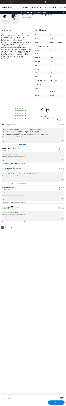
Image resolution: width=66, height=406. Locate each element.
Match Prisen (26, 2)
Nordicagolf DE (22, 221)
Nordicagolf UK (22, 144)
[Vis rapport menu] (62, 141)
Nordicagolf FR (22, 163)
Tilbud (64, 7)
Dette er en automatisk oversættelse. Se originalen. (13, 136)
